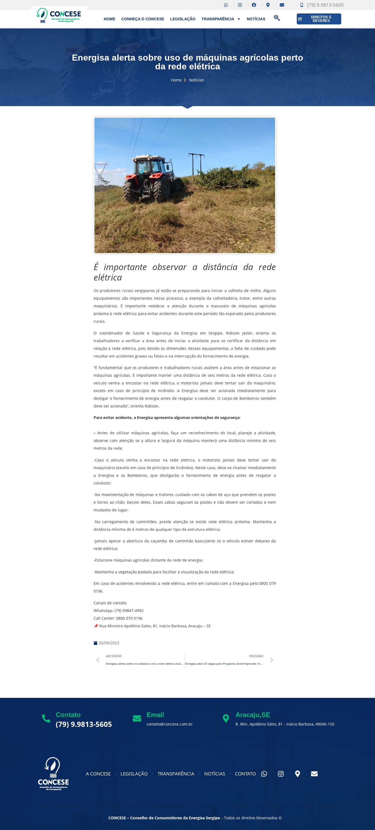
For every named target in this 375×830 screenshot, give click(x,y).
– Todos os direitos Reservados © (195, 817)
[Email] (137, 718)
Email (155, 714)
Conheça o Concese (142, 19)
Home (109, 19)
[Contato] (46, 718)
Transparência (218, 19)
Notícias (256, 19)
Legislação (182, 19)
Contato (68, 714)
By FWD (41, 818)
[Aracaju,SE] (226, 718)
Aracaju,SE (253, 714)
